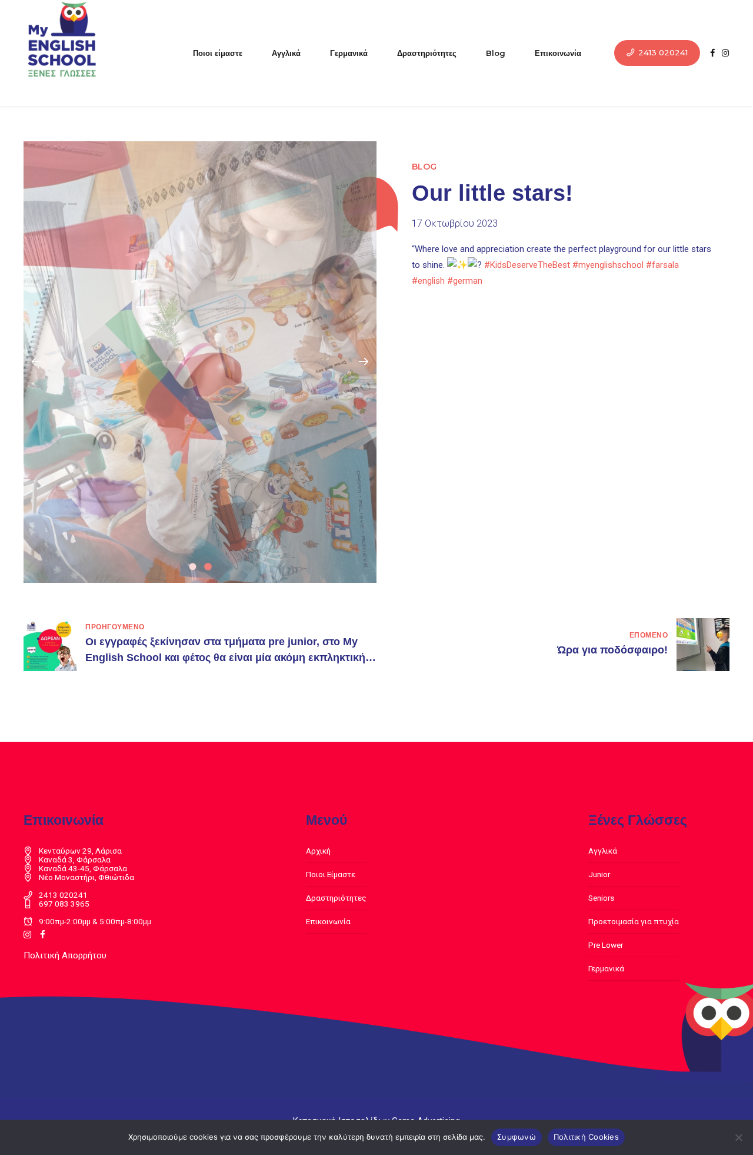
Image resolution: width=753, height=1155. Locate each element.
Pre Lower (605, 945)
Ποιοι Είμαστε (330, 874)
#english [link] (428, 281)
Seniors (601, 897)
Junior (599, 874)
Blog (495, 53)
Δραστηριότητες (427, 53)
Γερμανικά (349, 53)
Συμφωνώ (516, 1136)
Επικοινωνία (558, 53)
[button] (36, 362)
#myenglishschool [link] (608, 265)
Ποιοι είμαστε (217, 53)
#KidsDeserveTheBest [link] (527, 265)
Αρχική (318, 850)
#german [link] (464, 281)
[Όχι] (738, 1137)
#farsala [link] (662, 265)
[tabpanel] (200, 362)
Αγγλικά (286, 53)
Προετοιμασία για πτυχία (633, 921)
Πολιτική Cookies (586, 1136)
